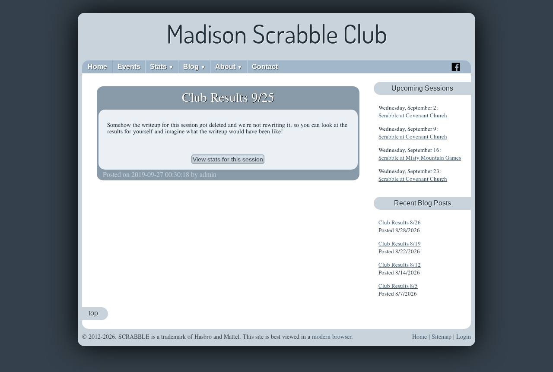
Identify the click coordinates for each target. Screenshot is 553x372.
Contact (265, 66)
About (228, 66)
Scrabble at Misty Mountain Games (419, 157)
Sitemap (441, 336)
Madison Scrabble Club (276, 33)
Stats (162, 66)
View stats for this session (228, 159)
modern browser (331, 336)
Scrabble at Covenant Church (412, 115)
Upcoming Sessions (422, 88)
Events (129, 66)
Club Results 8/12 (399, 264)
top (93, 313)
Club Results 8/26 (399, 222)
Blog (194, 66)
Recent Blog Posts (422, 203)
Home (97, 66)
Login (463, 336)
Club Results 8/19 (399, 243)
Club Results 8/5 (398, 286)
